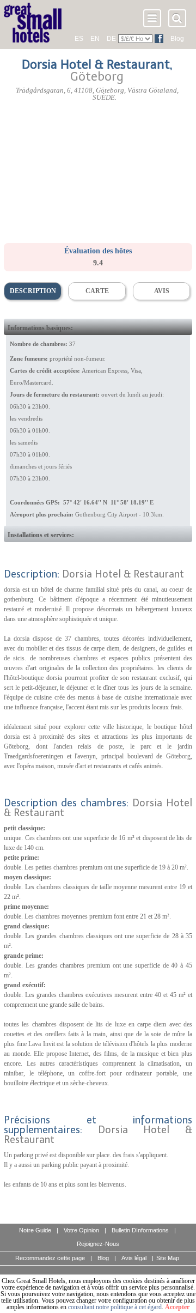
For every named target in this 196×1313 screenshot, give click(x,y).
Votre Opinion (81, 1230)
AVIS (161, 291)
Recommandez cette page (50, 1258)
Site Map (167, 1258)
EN (95, 38)
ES (79, 38)
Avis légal (133, 1258)
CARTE (97, 291)
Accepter (177, 1307)
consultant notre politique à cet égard (115, 1307)
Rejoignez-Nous (98, 1244)
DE (111, 38)
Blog (177, 38)
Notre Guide (35, 1230)
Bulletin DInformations (140, 1230)
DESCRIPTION (33, 291)
